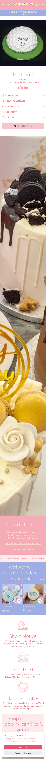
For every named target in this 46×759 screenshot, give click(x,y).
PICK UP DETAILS (12, 106)
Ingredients (11, 112)
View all (41, 579)
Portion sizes (11, 95)
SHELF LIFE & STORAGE (15, 101)
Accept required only (23, 753)
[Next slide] (43, 13)
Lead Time (9, 117)
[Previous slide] (2, 13)
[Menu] (3, 5)
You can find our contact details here (23, 543)
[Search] (8, 5)
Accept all (23, 747)
